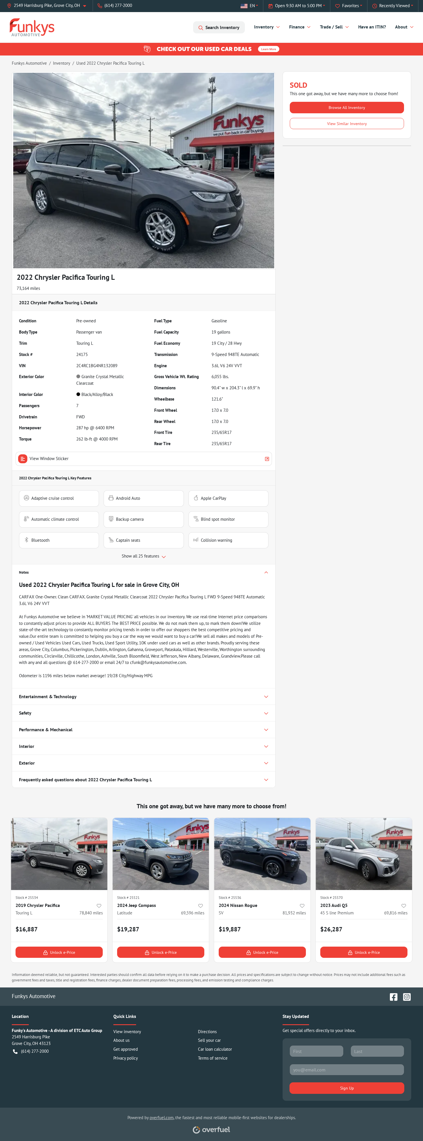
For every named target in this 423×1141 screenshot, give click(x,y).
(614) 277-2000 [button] (118, 5)
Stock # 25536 (230, 897)
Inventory (61, 63)
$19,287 (128, 929)
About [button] (401, 27)
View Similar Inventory (347, 123)
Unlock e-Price (62, 952)
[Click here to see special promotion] (211, 48)
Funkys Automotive (29, 63)
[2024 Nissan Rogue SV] (262, 854)
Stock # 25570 (331, 897)
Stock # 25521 (128, 897)
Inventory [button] (264, 27)
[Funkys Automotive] (32, 27)
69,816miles (395, 913)
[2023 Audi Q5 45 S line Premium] (364, 854)
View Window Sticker (49, 458)
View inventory (127, 1031)
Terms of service (213, 1058)
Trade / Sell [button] (331, 27)
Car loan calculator (215, 1049)
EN (252, 5)
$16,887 (27, 929)
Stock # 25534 (27, 897)
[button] (49, 5)
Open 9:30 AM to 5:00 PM (298, 5)
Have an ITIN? (372, 27)
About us (121, 1040)
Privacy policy (125, 1058)
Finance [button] (296, 27)
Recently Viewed (394, 5)
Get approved (125, 1049)
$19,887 (230, 929)
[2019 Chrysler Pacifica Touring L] (59, 854)
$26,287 (331, 929)
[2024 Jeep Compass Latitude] (161, 854)
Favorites (350, 5)
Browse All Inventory (347, 107)
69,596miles (192, 913)
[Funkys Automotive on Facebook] (391, 996)
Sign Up (347, 1088)
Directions (207, 1031)
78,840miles (91, 913)
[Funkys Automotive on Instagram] (404, 996)
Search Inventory (222, 27)
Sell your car (209, 1040)
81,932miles (294, 913)
